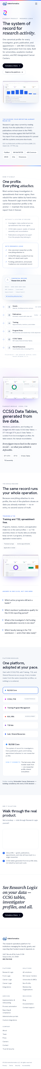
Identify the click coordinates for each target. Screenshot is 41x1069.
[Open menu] (36, 4)
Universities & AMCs (30, 980)
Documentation (28, 1004)
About (5, 1030)
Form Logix (6, 976)
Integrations (7, 987)
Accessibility (26, 1065)
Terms (11, 1065)
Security (17, 1065)
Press (4, 1038)
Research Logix (8, 972)
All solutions (27, 972)
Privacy (5, 1065)
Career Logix (7, 983)
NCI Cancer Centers (30, 976)
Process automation (10, 1006)
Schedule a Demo (11, 66)
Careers (5, 1042)
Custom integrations (10, 1020)
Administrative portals (10, 1016)
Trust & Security (8, 1049)
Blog (24, 1000)
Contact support (28, 1007)
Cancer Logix (7, 980)
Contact (5, 1045)
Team (5, 1034)
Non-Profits (27, 983)
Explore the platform (12, 72)
